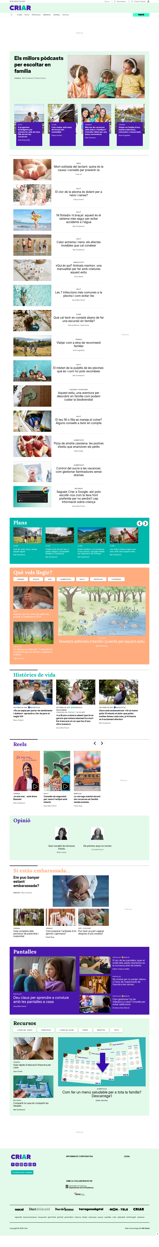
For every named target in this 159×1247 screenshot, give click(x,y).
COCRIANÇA (116, 579)
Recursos (79, 488)
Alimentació (79, 440)
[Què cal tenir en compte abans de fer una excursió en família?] (32, 320)
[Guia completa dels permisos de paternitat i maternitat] (28, 917)
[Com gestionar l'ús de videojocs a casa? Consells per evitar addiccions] (95, 1004)
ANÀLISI (126, 957)
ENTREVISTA (77, 707)
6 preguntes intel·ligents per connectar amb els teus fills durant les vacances (29, 132)
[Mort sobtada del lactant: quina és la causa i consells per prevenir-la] (32, 169)
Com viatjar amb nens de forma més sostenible (62, 129)
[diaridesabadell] (39, 1210)
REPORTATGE (35, 707)
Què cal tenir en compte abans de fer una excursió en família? (79, 319)
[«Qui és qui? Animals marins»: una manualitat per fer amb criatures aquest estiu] (32, 270)
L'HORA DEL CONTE (24, 1030)
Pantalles (36, 15)
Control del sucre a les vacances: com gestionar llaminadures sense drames (79, 472)
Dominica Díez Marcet (121, 1008)
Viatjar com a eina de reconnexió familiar (79, 344)
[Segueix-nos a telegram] (25, 1165)
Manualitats (78, 262)
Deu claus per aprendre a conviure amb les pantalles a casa (41, 999)
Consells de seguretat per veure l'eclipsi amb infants (55, 799)
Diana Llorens (57, 135)
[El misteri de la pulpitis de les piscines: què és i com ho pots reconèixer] (32, 371)
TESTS (116, 1030)
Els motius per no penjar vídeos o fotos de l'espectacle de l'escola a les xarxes (129, 982)
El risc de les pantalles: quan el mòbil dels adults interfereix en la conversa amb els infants (129, 963)
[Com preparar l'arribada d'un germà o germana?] (61, 917)
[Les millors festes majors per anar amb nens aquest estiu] (124, 535)
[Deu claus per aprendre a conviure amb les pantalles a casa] (44, 973)
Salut (78, 188)
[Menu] (11, 15)
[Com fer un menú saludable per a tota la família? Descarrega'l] (102, 1061)
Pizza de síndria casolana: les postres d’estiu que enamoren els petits (79, 445)
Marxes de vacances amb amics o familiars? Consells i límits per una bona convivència (96, 130)
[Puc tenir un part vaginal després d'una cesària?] (93, 917)
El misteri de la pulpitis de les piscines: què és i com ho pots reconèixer (78, 369)
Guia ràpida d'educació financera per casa (32, 1066)
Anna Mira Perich (78, 300)
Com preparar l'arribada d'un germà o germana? (61, 932)
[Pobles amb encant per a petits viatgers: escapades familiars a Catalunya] (60, 535)
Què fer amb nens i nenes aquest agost (25, 550)
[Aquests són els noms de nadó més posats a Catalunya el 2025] (33, 597)
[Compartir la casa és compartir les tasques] (33, 1087)
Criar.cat (79, 174)
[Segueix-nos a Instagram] (21, 1165)
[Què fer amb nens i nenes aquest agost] (27, 535)
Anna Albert (78, 276)
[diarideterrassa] (64, 1210)
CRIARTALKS (46, 1030)
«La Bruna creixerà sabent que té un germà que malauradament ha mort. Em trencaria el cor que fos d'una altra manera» (75, 719)
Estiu (27, 15)
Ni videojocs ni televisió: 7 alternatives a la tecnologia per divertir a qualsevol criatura (32, 652)
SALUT (82, 579)
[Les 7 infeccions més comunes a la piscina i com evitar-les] (32, 295)
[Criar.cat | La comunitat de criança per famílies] (20, 8)
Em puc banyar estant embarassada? (26, 881)
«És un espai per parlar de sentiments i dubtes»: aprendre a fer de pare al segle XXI (32, 713)
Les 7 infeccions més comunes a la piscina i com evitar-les (78, 294)
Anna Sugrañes (124, 135)
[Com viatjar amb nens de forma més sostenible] (63, 119)
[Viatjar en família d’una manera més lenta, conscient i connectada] (130, 119)
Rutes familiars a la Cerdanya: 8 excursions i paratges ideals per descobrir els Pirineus (91, 551)
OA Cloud (145, 1228)
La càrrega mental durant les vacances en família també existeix (87, 799)
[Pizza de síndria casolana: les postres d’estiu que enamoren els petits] (32, 446)
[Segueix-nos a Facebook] (13, 1165)
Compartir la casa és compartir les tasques (31, 1104)
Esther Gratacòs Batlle (121, 969)
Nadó (78, 163)
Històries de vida (34, 675)
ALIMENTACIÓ (65, 579)
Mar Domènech (79, 226)
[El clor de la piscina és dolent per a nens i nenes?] (32, 195)
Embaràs (47, 15)
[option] (27, 543)
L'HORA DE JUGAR (67, 1030)
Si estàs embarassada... (41, 870)
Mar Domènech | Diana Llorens (34, 78)
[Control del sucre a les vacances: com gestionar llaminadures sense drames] (32, 471)
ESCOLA (36, 579)
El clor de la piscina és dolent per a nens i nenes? (78, 193)
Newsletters (121, 1)
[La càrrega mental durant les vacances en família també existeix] (87, 771)
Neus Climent (18, 720)
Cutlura (101, 638)
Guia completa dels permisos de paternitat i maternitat (26, 933)
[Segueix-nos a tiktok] (34, 1165)
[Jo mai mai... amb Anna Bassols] (26, 771)
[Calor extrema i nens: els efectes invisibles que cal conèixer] (32, 245)
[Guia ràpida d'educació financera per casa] (33, 1048)
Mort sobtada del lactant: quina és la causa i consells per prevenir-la (78, 168)
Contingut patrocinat (78, 389)
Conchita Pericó (97, 849)
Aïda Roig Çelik (24, 140)
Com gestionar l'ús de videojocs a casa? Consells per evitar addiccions (129, 1002)
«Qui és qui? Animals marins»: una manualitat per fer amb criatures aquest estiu (79, 269)
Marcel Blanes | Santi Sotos (78, 325)
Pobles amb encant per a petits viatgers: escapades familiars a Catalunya (57, 551)
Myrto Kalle (78, 451)
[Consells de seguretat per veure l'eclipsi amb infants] (57, 771)
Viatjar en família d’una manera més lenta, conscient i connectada (130, 129)
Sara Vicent (17, 1071)
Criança (56, 15)
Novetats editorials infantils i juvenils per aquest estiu (102, 641)
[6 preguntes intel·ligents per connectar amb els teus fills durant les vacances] (29, 119)
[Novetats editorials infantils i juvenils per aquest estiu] (102, 611)
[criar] (138, 1210)
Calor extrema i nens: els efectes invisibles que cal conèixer (79, 243)
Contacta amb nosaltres (22, 1172)
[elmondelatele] (118, 1210)
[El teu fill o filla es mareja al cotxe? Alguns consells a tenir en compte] (32, 421)
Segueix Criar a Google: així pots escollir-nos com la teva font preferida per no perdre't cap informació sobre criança (79, 497)
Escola (66, 15)
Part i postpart (84, 928)
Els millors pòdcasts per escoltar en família (38, 64)
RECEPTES (101, 1030)
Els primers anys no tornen (97, 846)
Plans (19, 15)
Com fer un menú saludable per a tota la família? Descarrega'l (101, 1094)
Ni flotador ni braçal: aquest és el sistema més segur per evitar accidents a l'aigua (78, 218)
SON (50, 579)
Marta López (61, 852)
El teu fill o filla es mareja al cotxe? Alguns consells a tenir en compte (78, 421)
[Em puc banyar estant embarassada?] (81, 891)
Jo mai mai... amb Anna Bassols (25, 798)
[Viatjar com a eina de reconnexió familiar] (32, 345)
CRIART (85, 1030)
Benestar (77, 793)
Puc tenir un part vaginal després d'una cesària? (91, 932)
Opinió (21, 820)
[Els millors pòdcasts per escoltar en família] (106, 76)
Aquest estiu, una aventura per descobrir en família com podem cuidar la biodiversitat (78, 396)
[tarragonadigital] (91, 1210)
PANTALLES (98, 579)
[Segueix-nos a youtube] (30, 1165)
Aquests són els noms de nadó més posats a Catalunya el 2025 (31, 615)
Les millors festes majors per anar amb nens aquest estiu (123, 550)
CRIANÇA (20, 579)
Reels (20, 744)
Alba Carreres (90, 137)
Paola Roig (78, 806)
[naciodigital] (19, 1210)
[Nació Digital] (32, 8)
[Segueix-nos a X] (17, 1165)
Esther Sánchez (102, 1100)
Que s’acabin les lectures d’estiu (61, 847)
